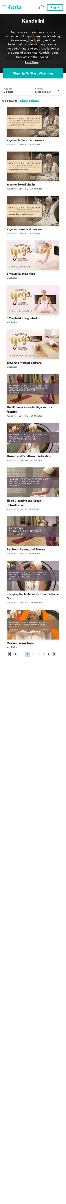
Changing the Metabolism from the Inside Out (33, 596)
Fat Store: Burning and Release (26, 549)
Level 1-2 (23, 188)
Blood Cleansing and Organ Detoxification (24, 503)
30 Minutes (34, 144)
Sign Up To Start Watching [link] (33, 73)
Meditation (12, 277)
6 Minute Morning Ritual (22, 318)
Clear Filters (29, 101)
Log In (55, 7)
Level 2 (22, 144)
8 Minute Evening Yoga (21, 273)
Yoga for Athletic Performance (25, 140)
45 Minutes (36, 460)
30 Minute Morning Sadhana (24, 362)
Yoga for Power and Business (24, 229)
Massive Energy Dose (20, 643)
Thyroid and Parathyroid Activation (29, 456)
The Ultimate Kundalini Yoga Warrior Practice (29, 409)
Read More (31, 62)
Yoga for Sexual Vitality (21, 184)
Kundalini (11, 144)
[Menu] (4, 6)
